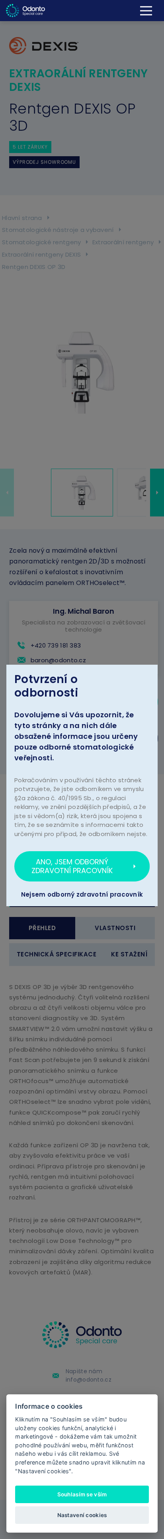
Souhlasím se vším (82, 1494)
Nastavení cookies (82, 1515)
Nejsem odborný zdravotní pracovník (82, 894)
